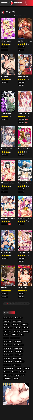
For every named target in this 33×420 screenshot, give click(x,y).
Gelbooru (25, 331)
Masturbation (19, 361)
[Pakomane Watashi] (8, 206)
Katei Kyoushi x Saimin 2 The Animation (25, 41)
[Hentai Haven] (11, 3)
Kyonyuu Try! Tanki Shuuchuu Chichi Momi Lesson (25, 218)
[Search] (25, 3)
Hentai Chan (7, 341)
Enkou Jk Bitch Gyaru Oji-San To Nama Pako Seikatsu (25, 252)
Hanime (6, 334)
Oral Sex (6, 372)
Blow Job (6, 324)
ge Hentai (17, 331)
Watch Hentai (19, 375)
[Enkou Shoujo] (8, 240)
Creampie (24, 324)
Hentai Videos (8, 361)
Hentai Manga (8, 351)
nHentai (18, 368)
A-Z (8, 15)
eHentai (25, 328)
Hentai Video (17, 358)
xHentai (16, 378)
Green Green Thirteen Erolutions (25, 149)
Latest (3, 15)
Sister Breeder (6, 41)
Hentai (6, 338)
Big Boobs (7, 321)
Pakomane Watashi (8, 218)
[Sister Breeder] (8, 29)
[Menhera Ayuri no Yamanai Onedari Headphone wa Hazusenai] (25, 101)
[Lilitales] (8, 275)
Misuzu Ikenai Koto (7, 149)
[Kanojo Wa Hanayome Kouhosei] (25, 171)
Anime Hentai (8, 317)
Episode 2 (21, 47)
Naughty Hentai (8, 368)
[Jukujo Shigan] (8, 101)
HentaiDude (7, 345)
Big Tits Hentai (17, 321)
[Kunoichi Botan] (25, 275)
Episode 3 (4, 50)
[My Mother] (8, 64)
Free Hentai (7, 331)
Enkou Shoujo (6, 252)
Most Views (19, 15)
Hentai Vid (7, 358)
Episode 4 (4, 47)
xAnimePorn (7, 378)
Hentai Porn (19, 351)
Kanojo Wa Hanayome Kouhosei (25, 183)
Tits (11, 375)
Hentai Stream (8, 355)
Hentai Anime (15, 338)
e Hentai (17, 328)
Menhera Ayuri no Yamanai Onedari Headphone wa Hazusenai (25, 113)
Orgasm (14, 372)
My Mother (5, 76)
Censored (15, 324)
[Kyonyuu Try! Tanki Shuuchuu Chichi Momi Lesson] (25, 206)
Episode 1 (21, 50)
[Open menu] (29, 3)
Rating (13, 15)
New (25, 15)
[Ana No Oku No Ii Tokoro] (25, 64)
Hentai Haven (18, 348)
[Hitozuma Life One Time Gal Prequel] (8, 171)
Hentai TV (18, 355)
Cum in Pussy (7, 328)
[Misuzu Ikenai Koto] (8, 137)
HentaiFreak (7, 348)
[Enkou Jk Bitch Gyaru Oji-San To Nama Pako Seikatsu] (25, 240)
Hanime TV (15, 334)
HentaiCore (18, 341)
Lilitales (4, 288)
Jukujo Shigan (6, 113)
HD (22, 334)
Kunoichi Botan (23, 288)
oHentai (26, 368)
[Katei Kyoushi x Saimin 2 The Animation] (25, 29)
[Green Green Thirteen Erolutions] (25, 137)
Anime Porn (18, 317)
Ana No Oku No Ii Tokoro (25, 76)
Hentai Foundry (18, 345)
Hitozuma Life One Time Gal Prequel (8, 183)
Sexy (5, 375)
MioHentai (7, 365)
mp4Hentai (16, 365)
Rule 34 (22, 372)
